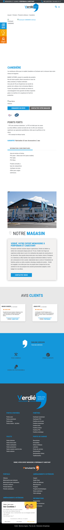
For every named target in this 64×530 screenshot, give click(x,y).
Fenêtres (36, 413)
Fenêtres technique (38, 432)
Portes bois (9, 421)
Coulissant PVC (37, 419)
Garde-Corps (36, 480)
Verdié (16, 526)
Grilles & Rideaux (37, 445)
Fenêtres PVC (36, 430)
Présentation (36, 501)
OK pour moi (30, 521)
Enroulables (36, 442)
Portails (15, 15)
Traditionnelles (37, 455)
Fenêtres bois (36, 425)
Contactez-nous (21, 275)
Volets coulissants (11, 445)
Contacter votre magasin (40, 108)
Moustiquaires (37, 484)
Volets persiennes (11, 447)
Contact (3, 42)
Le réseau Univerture (38, 503)
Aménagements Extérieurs (43, 474)
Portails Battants (7, 487)
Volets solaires (10, 451)
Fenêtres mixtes (37, 428)
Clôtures (5, 478)
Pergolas (35, 487)
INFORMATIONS (38, 498)
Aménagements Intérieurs (13, 498)
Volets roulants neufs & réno (14, 449)
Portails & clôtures (23, 15)
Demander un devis (18, 108)
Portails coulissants (8, 489)
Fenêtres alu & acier (38, 421)
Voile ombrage (37, 493)
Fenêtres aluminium (38, 423)
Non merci (7, 521)
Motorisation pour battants (10, 480)
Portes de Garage (40, 436)
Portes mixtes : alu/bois (12, 423)
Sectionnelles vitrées (38, 453)
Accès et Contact (37, 506)
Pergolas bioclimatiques (39, 489)
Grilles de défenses (38, 482)
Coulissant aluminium (39, 417)
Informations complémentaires (20, 148)
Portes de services (38, 449)
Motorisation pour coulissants (11, 482)
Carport (35, 478)
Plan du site (32, 526)
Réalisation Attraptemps (43, 526)
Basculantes (36, 440)
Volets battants (10, 440)
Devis (3, 27)
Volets (9, 436)
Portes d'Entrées (13, 413)
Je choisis (19, 521)
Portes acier (9, 417)
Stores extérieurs (37, 491)
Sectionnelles (36, 451)
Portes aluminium (11, 419)
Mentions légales (23, 526)
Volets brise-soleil (11, 442)
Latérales (35, 447)
